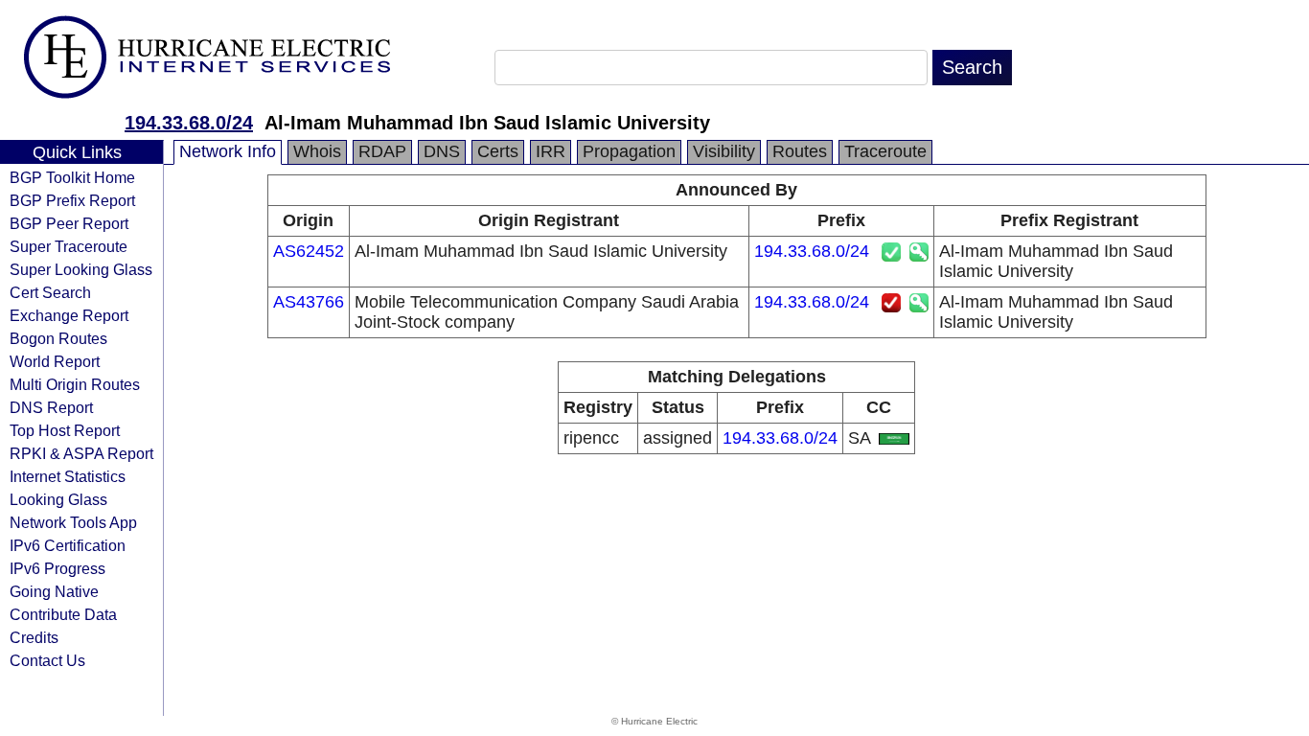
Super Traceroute (68, 246)
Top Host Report (65, 430)
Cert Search (50, 292)
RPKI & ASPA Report (81, 453)
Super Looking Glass (81, 269)
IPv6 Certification (68, 545)
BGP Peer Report (69, 223)
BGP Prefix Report (72, 200)
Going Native (54, 591)
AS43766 (308, 301)
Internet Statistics (68, 476)
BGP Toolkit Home (72, 177)
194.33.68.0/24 (189, 122)
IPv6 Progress (57, 568)
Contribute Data (63, 614)
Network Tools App (73, 522)
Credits (34, 637)
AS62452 (308, 251)
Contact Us (47, 660)
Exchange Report (69, 315)
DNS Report (51, 407)
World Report (55, 361)
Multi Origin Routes (75, 384)
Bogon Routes (58, 338)
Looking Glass (58, 499)
